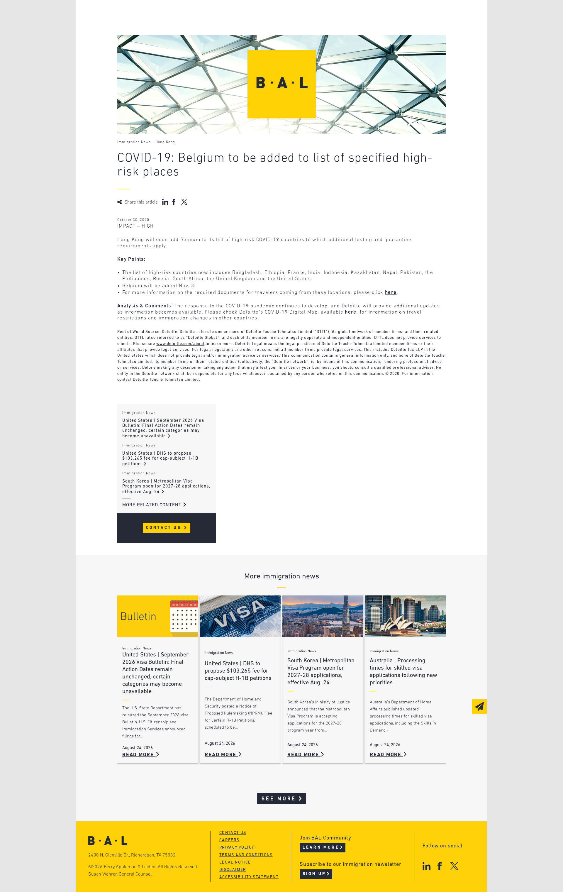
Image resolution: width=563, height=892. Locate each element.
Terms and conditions (246, 855)
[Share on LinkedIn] (165, 202)
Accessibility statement (249, 877)
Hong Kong (165, 142)
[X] (454, 866)
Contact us (232, 833)
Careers (150, 47)
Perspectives (246, 14)
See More (279, 798)
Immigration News (134, 142)
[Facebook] (439, 866)
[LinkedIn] (426, 866)
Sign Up (314, 874)
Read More (139, 754)
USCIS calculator (252, 47)
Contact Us (164, 528)
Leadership (155, 14)
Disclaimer (232, 870)
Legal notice (235, 862)
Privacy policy (236, 847)
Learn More (321, 847)
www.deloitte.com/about (180, 344)
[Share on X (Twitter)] (184, 202)
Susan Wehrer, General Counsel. (120, 874)
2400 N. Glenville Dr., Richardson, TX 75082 (132, 855)
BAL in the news (162, 36)
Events (238, 36)
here (390, 292)
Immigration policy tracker (266, 25)
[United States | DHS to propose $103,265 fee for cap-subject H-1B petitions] (240, 616)
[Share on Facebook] (174, 202)
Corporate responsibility (173, 25)
